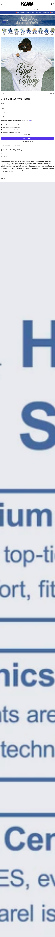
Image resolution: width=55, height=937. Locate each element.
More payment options (27, 141)
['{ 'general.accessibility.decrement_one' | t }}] (1, 117)
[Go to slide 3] (3, 93)
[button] (51, 4)
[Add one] (6, 117)
